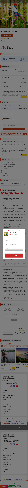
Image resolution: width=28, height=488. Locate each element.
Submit (12, 256)
